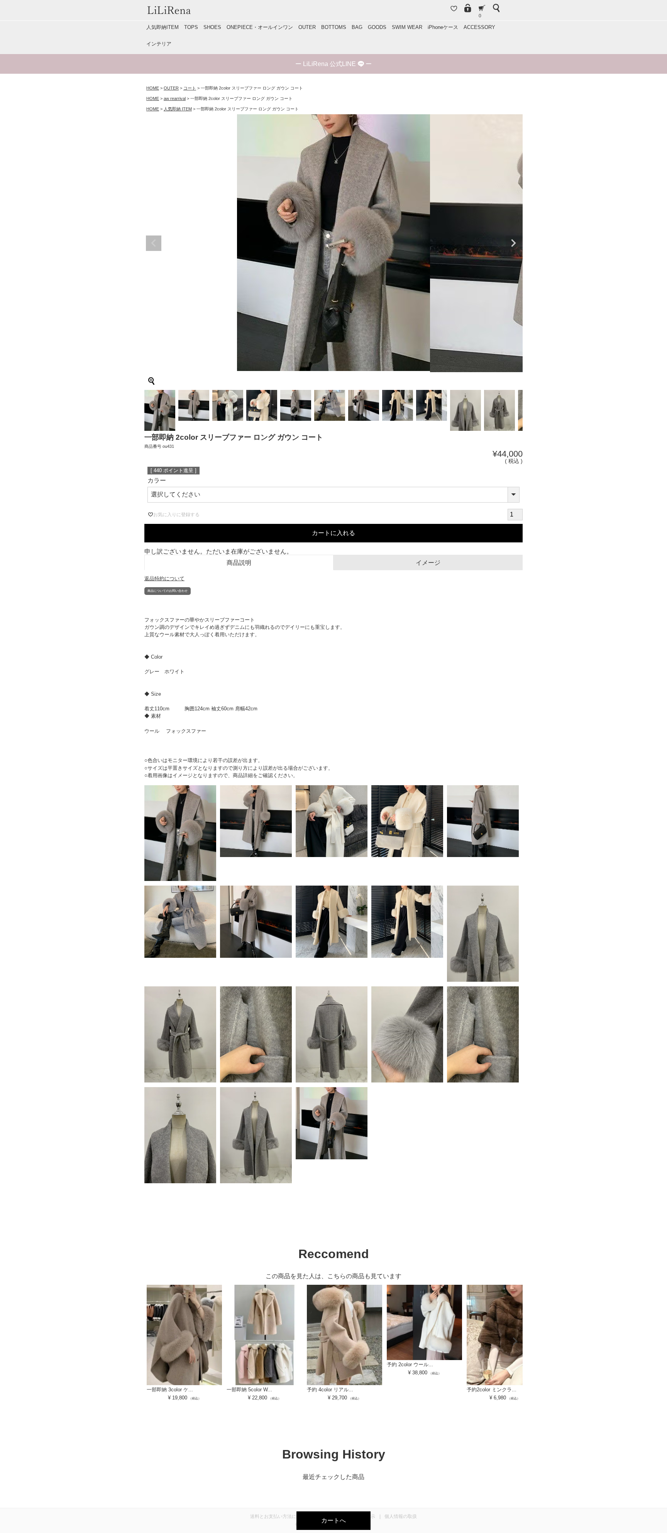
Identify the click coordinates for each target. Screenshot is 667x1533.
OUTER (307, 27)
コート (189, 88)
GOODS (377, 27)
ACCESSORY (479, 27)
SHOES (212, 27)
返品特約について (164, 578)
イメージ (428, 562)
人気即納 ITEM (178, 109)
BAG (357, 27)
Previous (153, 243)
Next (513, 243)
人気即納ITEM (162, 27)
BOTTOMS (333, 27)
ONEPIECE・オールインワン (260, 27)
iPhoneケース (443, 27)
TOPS (191, 27)
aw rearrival (175, 98)
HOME (152, 88)
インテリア (158, 44)
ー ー (333, 64)
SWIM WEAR (407, 27)
